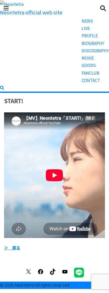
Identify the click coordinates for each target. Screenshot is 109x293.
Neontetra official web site (31, 12)
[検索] (2, 87)
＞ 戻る (12, 248)
